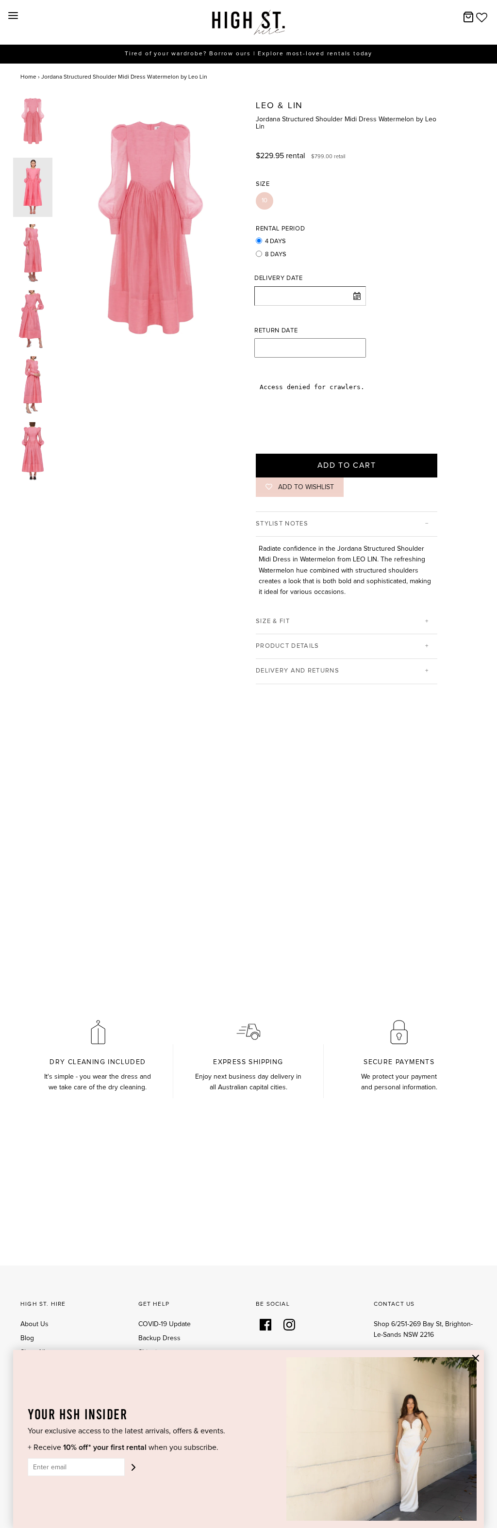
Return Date (276, 331)
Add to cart (346, 465)
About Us (34, 1324)
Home (28, 77)
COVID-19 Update (164, 1324)
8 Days (275, 254)
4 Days (275, 241)
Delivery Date (278, 278)
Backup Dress (159, 1338)
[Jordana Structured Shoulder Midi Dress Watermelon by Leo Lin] (32, 121)
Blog (27, 1338)
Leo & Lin (279, 105)
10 (264, 200)
